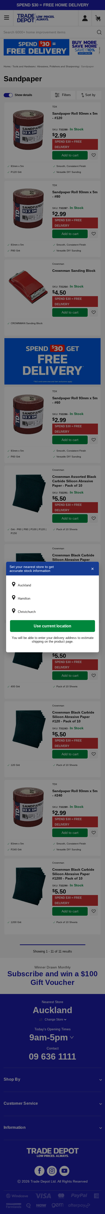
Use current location (52, 626)
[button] (52, 585)
